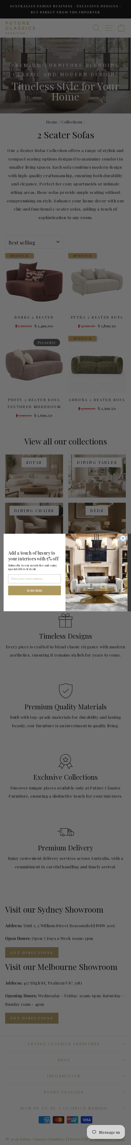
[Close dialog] (123, 538)
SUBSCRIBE (34, 590)
